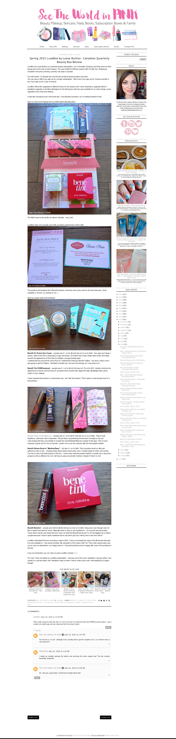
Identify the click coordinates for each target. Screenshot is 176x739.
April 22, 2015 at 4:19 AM (59, 651)
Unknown (43, 651)
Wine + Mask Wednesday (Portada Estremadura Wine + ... (131, 375)
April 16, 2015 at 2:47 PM (75, 635)
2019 (120, 308)
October (123, 327)
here (75, 553)
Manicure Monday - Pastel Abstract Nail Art (131, 205)
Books (116, 47)
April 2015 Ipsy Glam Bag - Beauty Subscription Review (131, 393)
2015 (120, 319)
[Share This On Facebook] (99, 600)
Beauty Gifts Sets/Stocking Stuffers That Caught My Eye (69, 591)
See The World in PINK (50, 635)
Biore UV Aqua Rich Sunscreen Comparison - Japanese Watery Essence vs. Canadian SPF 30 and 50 (131, 239)
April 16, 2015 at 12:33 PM (52, 617)
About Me (53, 47)
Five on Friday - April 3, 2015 (129, 442)
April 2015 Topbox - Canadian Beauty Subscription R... (132, 402)
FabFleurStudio (112, 736)
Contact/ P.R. (129, 47)
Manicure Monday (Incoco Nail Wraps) (132, 360)
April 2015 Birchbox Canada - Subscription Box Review (129, 368)
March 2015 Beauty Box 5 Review (131, 439)
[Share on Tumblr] (109, 600)
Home (42, 47)
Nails (87, 47)
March (122, 450)
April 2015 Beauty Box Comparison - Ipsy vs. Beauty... (132, 364)
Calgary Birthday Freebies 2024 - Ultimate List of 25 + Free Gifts (131, 171)
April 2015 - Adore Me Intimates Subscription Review (130, 384)
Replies (38, 630)
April (122, 344)
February (123, 453)
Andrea (36, 617)
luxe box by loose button (55, 602)
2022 (120, 300)
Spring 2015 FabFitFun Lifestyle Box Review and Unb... (132, 414)
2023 (120, 297)
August (122, 333)
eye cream (92, 600)
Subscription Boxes (101, 47)
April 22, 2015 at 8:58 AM (75, 668)
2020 (120, 305)
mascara (70, 602)
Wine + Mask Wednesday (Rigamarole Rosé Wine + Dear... (132, 445)
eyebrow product (35, 602)
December (124, 322)
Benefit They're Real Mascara (39, 436)
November (124, 325)
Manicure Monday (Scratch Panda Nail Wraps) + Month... (132, 435)
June (122, 339)
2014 (120, 459)
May (121, 341)
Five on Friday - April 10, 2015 (129, 423)
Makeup (65, 47)
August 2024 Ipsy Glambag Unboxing (52, 590)
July (121, 336)
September (124, 330)
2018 (120, 311)
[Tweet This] (101, 600)
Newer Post (33, 717)
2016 (120, 317)
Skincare (76, 47)
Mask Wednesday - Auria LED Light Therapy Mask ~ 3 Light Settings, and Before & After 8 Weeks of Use (131, 276)
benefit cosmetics (79, 600)
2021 (120, 303)
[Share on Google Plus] (107, 600)
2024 (120, 294)
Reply (108, 627)
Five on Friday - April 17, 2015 (129, 406)
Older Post (105, 717)
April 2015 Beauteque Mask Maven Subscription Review (131, 356)
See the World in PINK (81, 736)
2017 (120, 314)
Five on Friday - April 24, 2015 (129, 372)
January (123, 455)
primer (78, 602)
